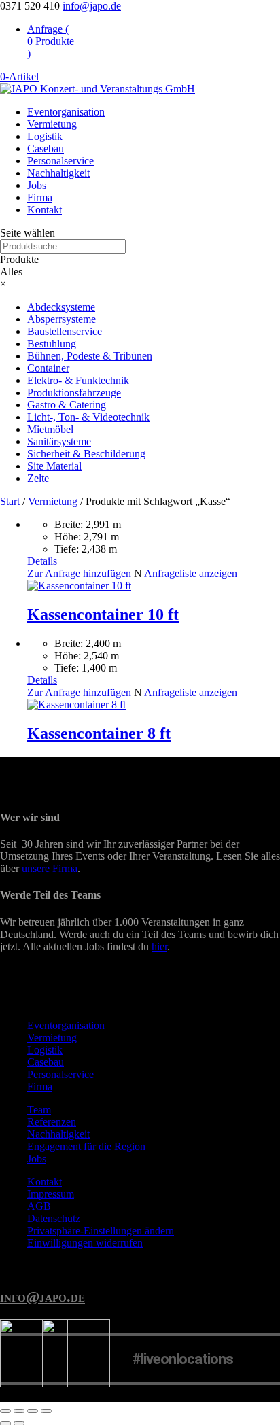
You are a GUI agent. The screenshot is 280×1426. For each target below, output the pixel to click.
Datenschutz (53, 1218)
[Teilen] (32, 1411)
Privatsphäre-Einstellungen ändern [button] (100, 1230)
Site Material (54, 466)
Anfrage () (50, 41)
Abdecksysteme (61, 307)
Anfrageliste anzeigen (190, 573)
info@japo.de (42, 1296)
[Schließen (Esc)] (46, 1411)
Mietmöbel (50, 429)
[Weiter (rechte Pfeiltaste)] (19, 1423)
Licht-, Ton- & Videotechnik (88, 417)
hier (159, 946)
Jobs (36, 185)
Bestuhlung (51, 343)
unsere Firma (49, 868)
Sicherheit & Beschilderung (86, 453)
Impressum (50, 1194)
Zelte (38, 478)
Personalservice (60, 161)
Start (10, 501)
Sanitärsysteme (59, 441)
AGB (39, 1206)
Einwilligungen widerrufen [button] (85, 1243)
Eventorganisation (66, 112)
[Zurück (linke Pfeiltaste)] (5, 1423)
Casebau (45, 148)
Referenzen (51, 1122)
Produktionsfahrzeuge (74, 392)
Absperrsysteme (61, 319)
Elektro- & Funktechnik (78, 380)
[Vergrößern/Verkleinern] (5, 1411)
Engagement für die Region (86, 1146)
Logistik (45, 136)
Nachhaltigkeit (58, 173)
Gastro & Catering (66, 405)
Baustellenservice (64, 331)
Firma (39, 197)
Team (39, 1109)
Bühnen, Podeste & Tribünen (89, 356)
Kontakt (44, 209)
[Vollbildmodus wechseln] (19, 1411)
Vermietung (52, 124)
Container (48, 368)
